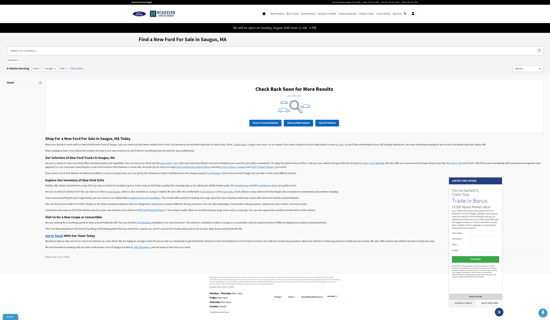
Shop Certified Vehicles (298, 122)
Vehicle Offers (475, 297)
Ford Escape (113, 192)
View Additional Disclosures (311, 297)
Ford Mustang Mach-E (154, 210)
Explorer (14, 60)
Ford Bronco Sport (268, 185)
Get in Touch (54, 236)
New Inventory (277, 13)
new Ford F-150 (168, 163)
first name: (457, 233)
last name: (457, 239)
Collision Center (366, 13)
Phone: (455, 250)
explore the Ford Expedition (145, 198)
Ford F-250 (456, 163)
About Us (397, 13)
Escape (49, 68)
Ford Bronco (241, 185)
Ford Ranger (213, 173)
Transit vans (239, 144)
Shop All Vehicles (327, 122)
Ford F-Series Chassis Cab (265, 167)
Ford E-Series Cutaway (233, 167)
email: (455, 245)
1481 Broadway (141, 247)
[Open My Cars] (412, 14)
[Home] (139, 14)
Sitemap (277, 297)
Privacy (291, 297)
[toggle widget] (543, 313)
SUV (62, 68)
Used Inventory (308, 13)
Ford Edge (227, 192)
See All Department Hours (219, 312)
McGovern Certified (327, 13)
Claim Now (476, 259)
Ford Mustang (143, 222)
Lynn (341, 144)
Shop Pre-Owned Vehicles (265, 122)
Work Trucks (293, 13)
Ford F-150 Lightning (373, 163)
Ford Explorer (207, 192)
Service (383, 13)
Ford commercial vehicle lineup (193, 167)
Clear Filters (76, 68)
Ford (35, 68)
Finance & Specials (347, 13)
